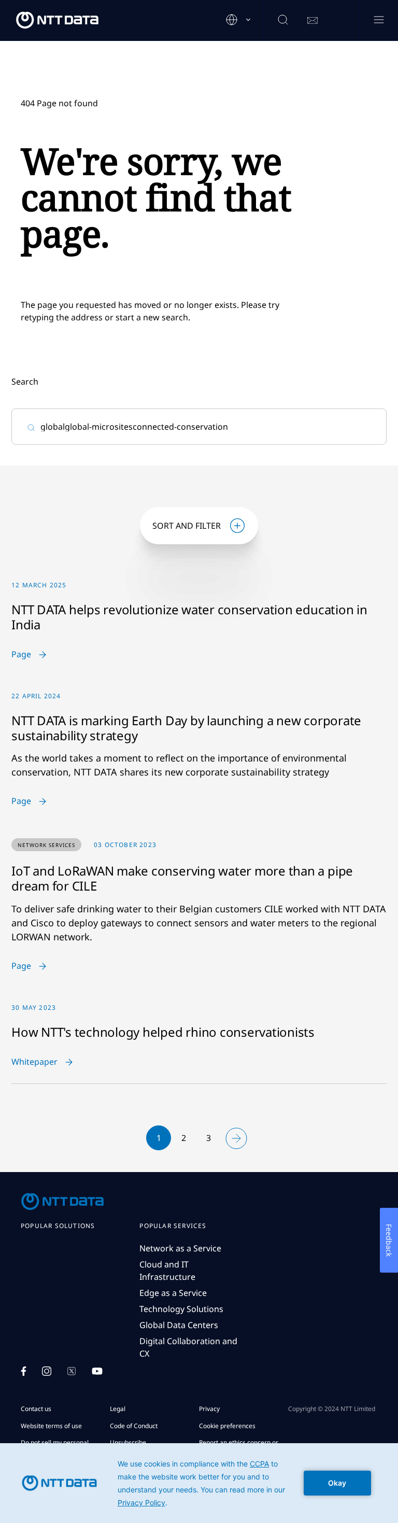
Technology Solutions (181, 1309)
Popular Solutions (58, 1226)
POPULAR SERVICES (172, 1226)
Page (21, 655)
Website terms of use (51, 1425)
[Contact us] (312, 20)
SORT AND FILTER (186, 525)
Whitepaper (34, 1062)
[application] (199, 1483)
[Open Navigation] (378, 20)
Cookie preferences (227, 1425)
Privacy (209, 1408)
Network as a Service (180, 1248)
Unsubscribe (128, 1442)
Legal (117, 1408)
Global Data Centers (178, 1325)
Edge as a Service (173, 1293)
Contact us (36, 1408)
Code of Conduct (134, 1425)
